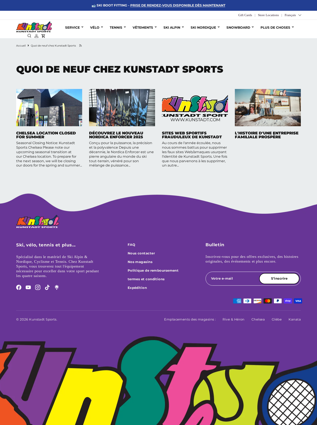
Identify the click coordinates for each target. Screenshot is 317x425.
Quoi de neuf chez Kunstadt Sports (53, 45)
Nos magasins (140, 262)
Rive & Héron (233, 319)
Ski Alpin (171, 27)
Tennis (116, 27)
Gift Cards (245, 15)
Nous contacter (141, 253)
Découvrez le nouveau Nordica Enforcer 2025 (116, 135)
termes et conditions (146, 279)
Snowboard (238, 27)
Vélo (94, 27)
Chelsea (258, 319)
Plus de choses (275, 27)
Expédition (137, 288)
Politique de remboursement (153, 270)
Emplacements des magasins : (190, 319)
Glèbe (277, 319)
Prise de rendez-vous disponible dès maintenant (177, 5)
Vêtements (143, 27)
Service (72, 27)
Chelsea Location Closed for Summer (46, 135)
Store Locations (268, 15)
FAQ (131, 245)
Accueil (21, 45)
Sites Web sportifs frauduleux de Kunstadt (192, 135)
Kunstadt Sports (42, 319)
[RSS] (80, 45)
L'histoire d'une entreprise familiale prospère (266, 135)
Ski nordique (203, 27)
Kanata (295, 319)
